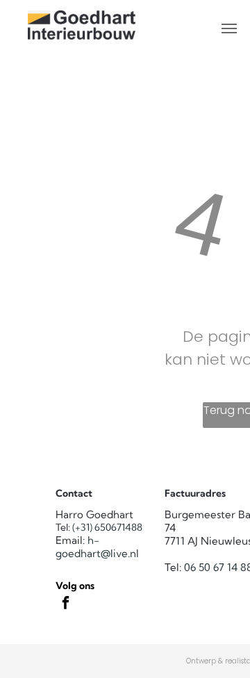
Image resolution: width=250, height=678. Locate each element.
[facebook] (66, 605)
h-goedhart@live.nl (97, 547)
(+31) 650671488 (107, 527)
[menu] (229, 28)
